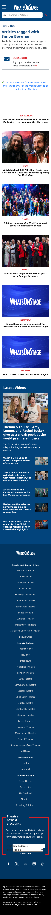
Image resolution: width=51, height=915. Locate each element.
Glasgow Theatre (25, 582)
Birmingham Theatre (25, 594)
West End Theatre (25, 666)
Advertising (25, 787)
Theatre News (25, 115)
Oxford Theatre (25, 739)
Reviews (25, 654)
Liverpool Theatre (25, 618)
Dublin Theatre (25, 576)
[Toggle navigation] (1, 6)
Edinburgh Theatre (25, 606)
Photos (26, 219)
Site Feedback (25, 793)
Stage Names (25, 781)
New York (25, 769)
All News (25, 751)
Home (4, 26)
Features (25, 370)
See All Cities (25, 636)
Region (9, 849)
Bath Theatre (25, 588)
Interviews (25, 320)
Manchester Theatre (25, 624)
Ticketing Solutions (25, 805)
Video (25, 166)
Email (9, 845)
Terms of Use (31, 904)
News (12, 26)
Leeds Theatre (25, 612)
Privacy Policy (18, 904)
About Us (25, 799)
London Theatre (25, 570)
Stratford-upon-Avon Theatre (25, 630)
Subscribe (25, 853)
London (26, 763)
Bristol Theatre (25, 690)
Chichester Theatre (25, 600)
